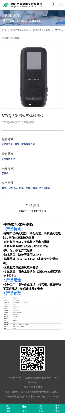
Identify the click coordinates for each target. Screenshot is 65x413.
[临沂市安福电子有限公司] (23, 4)
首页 (4, 30)
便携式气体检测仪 (19, 30)
